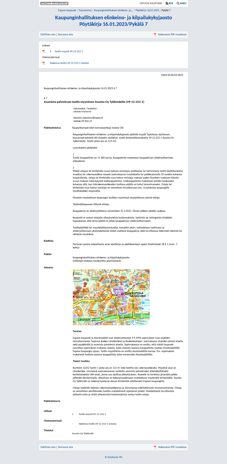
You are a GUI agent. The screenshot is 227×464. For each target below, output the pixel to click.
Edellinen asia (48, 34)
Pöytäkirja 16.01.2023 (147, 10)
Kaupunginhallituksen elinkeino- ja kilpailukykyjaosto (122, 10)
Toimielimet (85, 10)
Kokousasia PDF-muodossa (172, 34)
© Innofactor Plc (113, 457)
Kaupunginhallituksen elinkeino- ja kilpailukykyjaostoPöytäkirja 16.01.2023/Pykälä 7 (113, 21)
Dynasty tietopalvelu (54, 3)
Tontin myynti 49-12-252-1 (69, 51)
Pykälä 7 (166, 10)
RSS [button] (171, 3)
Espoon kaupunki (151, 3)
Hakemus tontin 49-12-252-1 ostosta (69, 63)
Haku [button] (183, 3)
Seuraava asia (65, 34)
